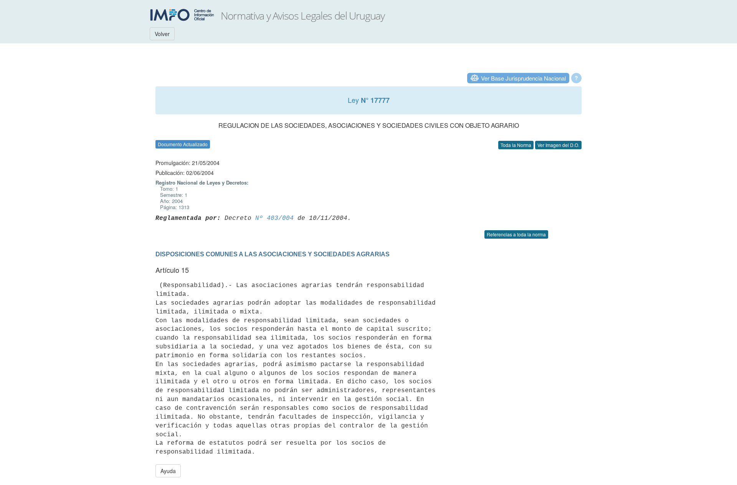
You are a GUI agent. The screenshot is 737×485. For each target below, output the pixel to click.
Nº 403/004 (274, 218)
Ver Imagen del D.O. (558, 145)
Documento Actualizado (183, 144)
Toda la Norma (516, 145)
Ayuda (168, 471)
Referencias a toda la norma (516, 234)
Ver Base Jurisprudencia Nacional (523, 78)
